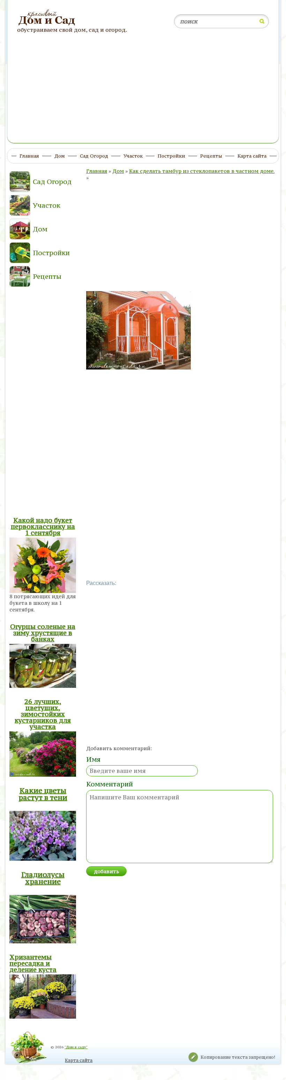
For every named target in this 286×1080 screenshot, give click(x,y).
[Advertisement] (143, 91)
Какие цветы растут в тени (42, 794)
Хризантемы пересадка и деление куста (33, 963)
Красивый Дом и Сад (47, 17)
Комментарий (109, 784)
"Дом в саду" (76, 1047)
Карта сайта (78, 1060)
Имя (93, 759)
